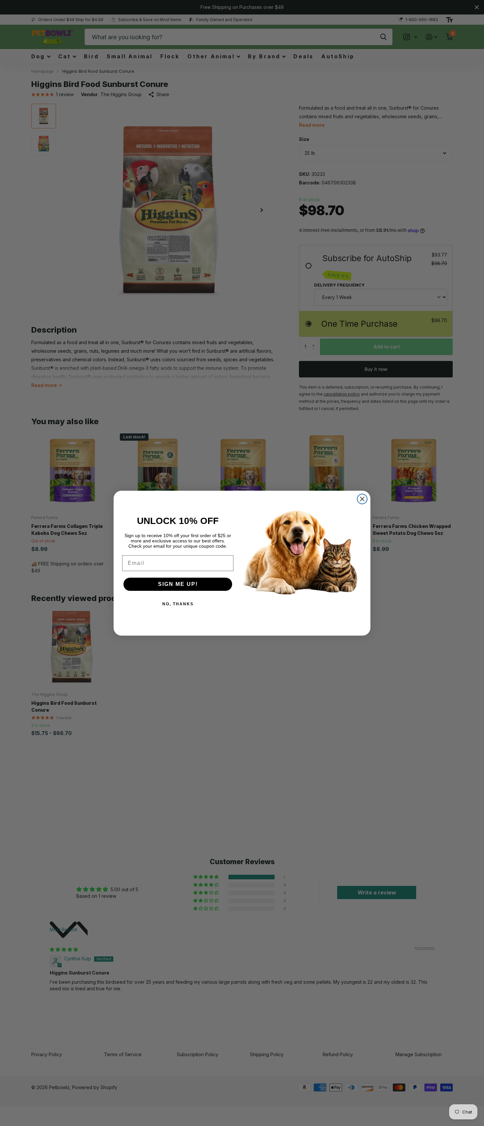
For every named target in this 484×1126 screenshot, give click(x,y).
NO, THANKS (178, 604)
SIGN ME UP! (178, 584)
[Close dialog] (362, 499)
